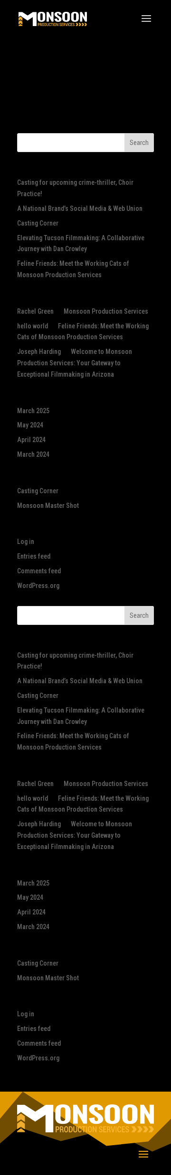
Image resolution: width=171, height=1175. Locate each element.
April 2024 (31, 439)
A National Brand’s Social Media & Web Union (79, 208)
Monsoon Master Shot (48, 505)
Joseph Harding (39, 351)
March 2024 (33, 454)
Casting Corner (37, 223)
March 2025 (33, 411)
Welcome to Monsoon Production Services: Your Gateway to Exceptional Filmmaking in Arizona (74, 363)
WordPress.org (38, 585)
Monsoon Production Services (106, 311)
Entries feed (33, 556)
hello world (32, 326)
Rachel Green (35, 311)
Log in (25, 541)
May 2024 (30, 425)
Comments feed (39, 571)
